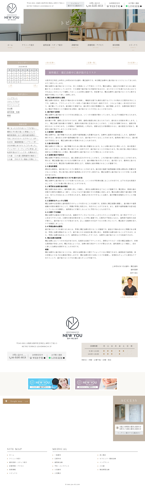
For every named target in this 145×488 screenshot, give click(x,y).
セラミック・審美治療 (108, 458)
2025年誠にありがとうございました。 (22, 145)
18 (27, 77)
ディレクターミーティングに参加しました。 (24, 149)
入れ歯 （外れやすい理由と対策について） (24, 159)
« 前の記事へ (50, 62)
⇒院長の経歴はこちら (129, 297)
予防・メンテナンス (62, 466)
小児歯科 (58, 469)
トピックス (13, 473)
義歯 (9, 115)
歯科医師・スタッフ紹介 (18, 462)
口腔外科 (58, 458)
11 (27, 75)
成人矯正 (103, 455)
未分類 (10, 108)
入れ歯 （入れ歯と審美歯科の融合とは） (23, 155)
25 (27, 79)
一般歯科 (58, 455)
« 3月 (10, 85)
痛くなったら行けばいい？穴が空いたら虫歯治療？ (27, 128)
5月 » (36, 85)
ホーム (11, 455)
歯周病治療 (59, 462)
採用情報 (12, 469)
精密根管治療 (104, 469)
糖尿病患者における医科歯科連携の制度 (23, 135)
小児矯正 (58, 473)
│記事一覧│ (91, 62)
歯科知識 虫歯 (13, 112)
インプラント (12, 98)
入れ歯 (102, 466)
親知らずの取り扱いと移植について (21, 131)
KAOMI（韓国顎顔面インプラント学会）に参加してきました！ (32, 142)
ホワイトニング (13, 105)
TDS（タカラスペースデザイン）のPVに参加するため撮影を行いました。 (36, 138)
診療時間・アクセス (16, 466)
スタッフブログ (13, 101)
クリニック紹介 (15, 458)
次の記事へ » (133, 62)
